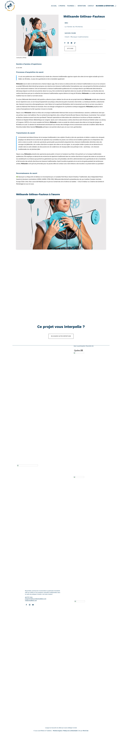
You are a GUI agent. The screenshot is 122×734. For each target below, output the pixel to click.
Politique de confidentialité (70, 730)
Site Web (70, 48)
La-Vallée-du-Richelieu (74, 26)
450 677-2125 (28, 597)
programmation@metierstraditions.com (35, 599)
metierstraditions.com (31, 600)
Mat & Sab (85, 730)
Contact (91, 6)
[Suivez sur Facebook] (64, 43)
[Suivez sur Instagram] (68, 43)
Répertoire (82, 6)
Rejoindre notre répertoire (61, 336)
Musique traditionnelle (79, 37)
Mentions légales (57, 730)
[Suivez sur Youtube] (71, 43)
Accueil (54, 6)
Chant (67, 37)
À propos (62, 6)
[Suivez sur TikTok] (74, 43)
